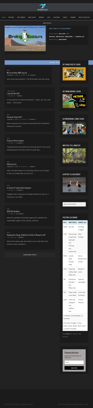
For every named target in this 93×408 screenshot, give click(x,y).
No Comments (32, 75)
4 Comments (32, 119)
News (8, 70)
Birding (41, 17)
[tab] (29, 62)
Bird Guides (32, 17)
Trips (8, 114)
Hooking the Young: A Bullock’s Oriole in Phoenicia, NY (26, 235)
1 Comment (19, 96)
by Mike (23, 75)
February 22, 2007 (12, 75)
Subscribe (74, 368)
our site (62, 34)
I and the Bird (11, 91)
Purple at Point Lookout (15, 140)
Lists (48, 17)
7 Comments (20, 237)
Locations (56, 17)
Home (3, 17)
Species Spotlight (84, 17)
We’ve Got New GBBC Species (17, 72)
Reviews (73, 17)
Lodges (65, 17)
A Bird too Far (12, 164)
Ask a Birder (21, 17)
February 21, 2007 (12, 119)
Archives (11, 17)
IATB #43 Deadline (13, 211)
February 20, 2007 (12, 167)
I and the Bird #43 (13, 93)
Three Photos (47, 23)
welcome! (63, 39)
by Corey (23, 119)
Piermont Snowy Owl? (14, 117)
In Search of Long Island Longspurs (19, 188)
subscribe (68, 37)
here (67, 334)
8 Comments (19, 190)
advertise (60, 37)
